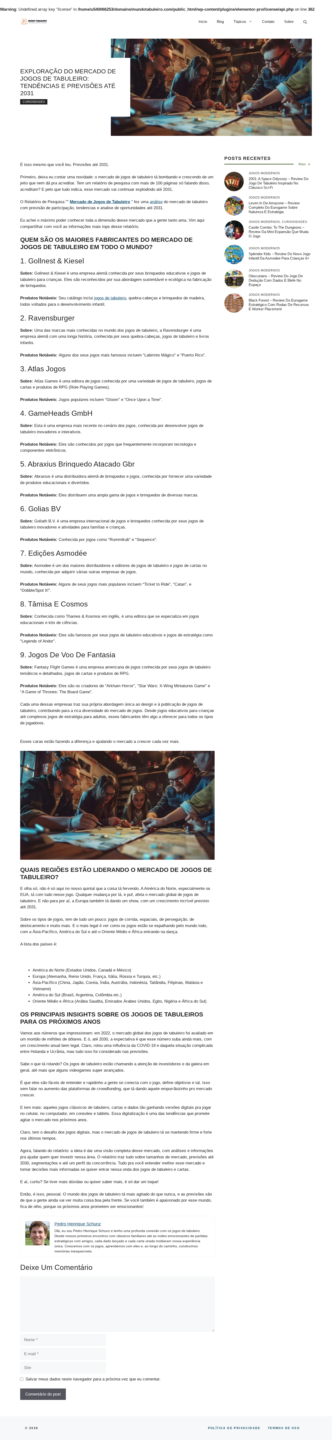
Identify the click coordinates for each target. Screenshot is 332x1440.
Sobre (289, 21)
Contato (268, 21)
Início (203, 21)
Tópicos (240, 21)
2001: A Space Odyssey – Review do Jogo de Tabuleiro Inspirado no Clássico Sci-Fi (278, 183)
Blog (220, 21)
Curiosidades (34, 102)
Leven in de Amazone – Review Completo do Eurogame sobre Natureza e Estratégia (274, 207)
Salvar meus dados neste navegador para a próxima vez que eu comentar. (93, 1379)
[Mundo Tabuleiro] (34, 21)
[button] (305, 22)
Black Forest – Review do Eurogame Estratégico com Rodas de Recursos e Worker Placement (279, 304)
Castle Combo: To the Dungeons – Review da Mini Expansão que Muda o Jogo (278, 231)
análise (156, 202)
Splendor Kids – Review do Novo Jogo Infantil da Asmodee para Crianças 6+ (279, 256)
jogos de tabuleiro (110, 298)
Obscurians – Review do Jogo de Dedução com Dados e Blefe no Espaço (276, 280)
